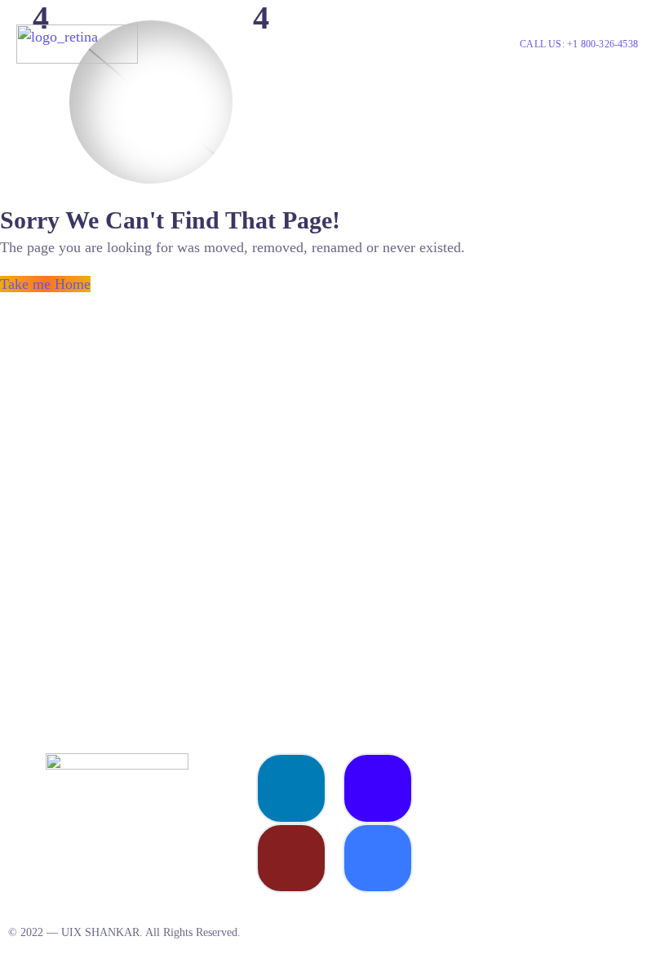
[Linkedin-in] (291, 788)
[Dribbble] (291, 858)
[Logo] (77, 44)
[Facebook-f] (378, 858)
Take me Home (45, 284)
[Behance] (378, 788)
